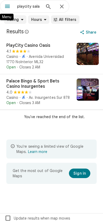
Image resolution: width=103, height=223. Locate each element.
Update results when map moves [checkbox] (37, 218)
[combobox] (29, 6)
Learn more (37, 151)
